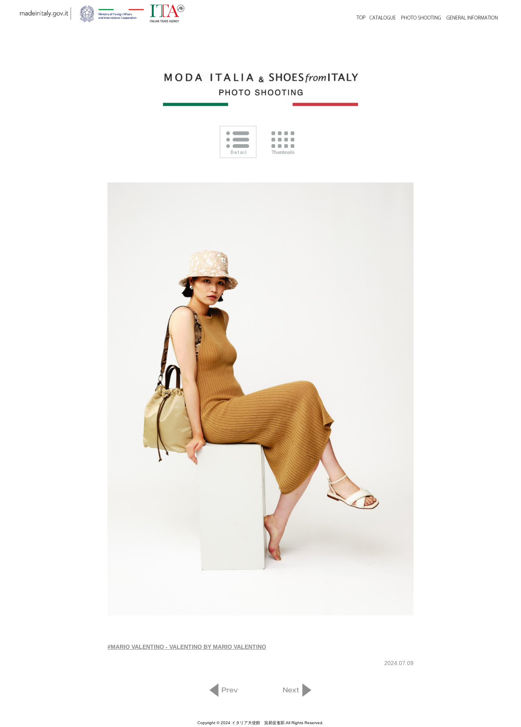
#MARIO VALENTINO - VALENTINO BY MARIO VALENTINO (186, 647)
